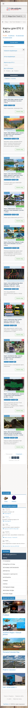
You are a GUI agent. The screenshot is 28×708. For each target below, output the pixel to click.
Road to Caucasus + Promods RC (10, 537)
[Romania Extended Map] (14, 644)
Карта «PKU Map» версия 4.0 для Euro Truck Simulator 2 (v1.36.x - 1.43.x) (13, 101)
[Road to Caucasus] (14, 661)
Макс (23, 158)
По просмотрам (20, 35)
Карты (8, 83)
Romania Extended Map (11, 652)
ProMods (6, 615)
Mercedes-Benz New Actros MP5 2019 (11, 546)
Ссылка (13, 78)
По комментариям (7, 37)
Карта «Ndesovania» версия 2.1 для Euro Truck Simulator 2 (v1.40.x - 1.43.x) (14, 210)
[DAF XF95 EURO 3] (14, 679)
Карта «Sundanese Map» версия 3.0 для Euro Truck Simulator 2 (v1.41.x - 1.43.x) (13, 357)
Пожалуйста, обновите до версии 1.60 (10, 519)
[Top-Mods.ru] (14, 9)
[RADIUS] (14, 498)
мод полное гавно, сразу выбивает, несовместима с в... (13, 535)
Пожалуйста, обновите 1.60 (8, 511)
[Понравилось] (4, 97)
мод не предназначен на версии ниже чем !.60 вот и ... (13, 544)
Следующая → (19, 454)
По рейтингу (11, 35)
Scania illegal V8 (7, 513)
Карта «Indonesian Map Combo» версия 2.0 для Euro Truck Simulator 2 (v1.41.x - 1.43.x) (13, 321)
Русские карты (14, 42)
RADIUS (14, 501)
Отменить (7, 78)
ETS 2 (5, 83)
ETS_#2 (6, 516)
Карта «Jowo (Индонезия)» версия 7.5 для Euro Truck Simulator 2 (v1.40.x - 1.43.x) (14, 395)
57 (16, 437)
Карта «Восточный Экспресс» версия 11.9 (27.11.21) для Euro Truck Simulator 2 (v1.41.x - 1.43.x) (13, 433)
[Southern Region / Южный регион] (14, 624)
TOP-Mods (22, 83)
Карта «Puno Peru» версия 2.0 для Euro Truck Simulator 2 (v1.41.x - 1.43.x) (14, 243)
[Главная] (2, 22)
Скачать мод (19, 111)
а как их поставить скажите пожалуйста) (10, 527)
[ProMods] (14, 607)
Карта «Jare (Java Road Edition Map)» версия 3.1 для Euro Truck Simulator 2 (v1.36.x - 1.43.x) (13, 175)
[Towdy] (6, 498)
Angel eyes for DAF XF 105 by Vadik (11, 528)
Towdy (6, 501)
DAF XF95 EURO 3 (9, 687)
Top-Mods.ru (6, 704)
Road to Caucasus (9, 670)
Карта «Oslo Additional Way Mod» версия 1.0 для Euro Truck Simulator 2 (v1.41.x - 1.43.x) (13, 284)
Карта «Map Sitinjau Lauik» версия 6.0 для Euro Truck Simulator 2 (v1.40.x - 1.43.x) (14, 134)
